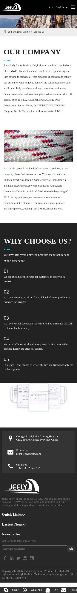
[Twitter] (18, 557)
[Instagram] (32, 557)
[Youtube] (25, 557)
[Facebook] (5, 557)
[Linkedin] (12, 557)
